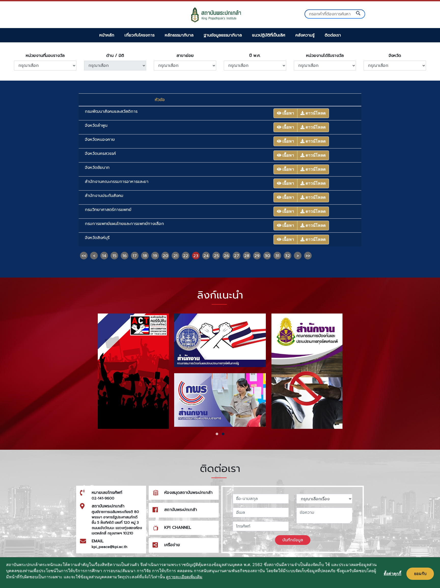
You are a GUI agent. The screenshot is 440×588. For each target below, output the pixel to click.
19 (155, 256)
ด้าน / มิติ (115, 56)
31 (277, 256)
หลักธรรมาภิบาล (179, 35)
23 (195, 256)
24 (206, 256)
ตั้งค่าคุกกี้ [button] (392, 573)
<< (83, 256)
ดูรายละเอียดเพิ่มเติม (184, 576)
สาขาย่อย (185, 56)
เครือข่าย (172, 545)
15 (114, 256)
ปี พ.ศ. (254, 56)
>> (308, 256)
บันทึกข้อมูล (292, 540)
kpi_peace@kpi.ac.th (109, 546)
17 (135, 256)
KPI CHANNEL (177, 527)
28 (246, 256)
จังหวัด (395, 56)
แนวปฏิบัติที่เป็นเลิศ (268, 35)
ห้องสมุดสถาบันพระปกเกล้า (188, 493)
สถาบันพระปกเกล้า (180, 510)
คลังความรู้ (304, 35)
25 (216, 256)
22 (185, 256)
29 (256, 256)
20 (165, 256)
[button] (217, 433)
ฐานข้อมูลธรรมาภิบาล (223, 35)
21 (175, 256)
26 (226, 256)
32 (287, 256)
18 (145, 256)
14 (104, 256)
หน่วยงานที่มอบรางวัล (45, 56)
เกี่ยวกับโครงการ (140, 35)
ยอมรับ (420, 573)
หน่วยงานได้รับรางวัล (325, 56)
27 (236, 256)
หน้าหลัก (106, 35)
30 (267, 256)
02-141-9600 (103, 498)
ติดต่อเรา (333, 35)
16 (124, 256)
